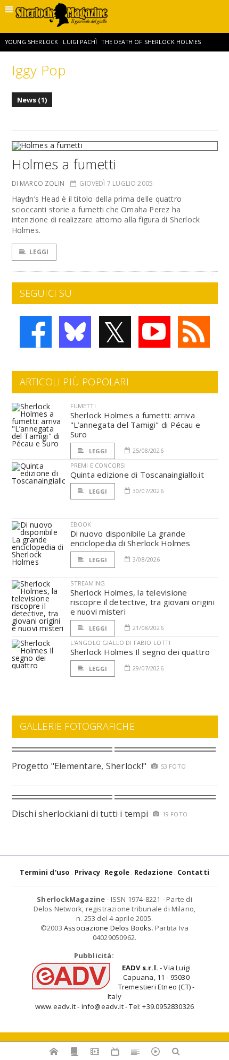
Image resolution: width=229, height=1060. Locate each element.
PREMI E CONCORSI (98, 465)
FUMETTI (83, 406)
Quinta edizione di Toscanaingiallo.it (137, 474)
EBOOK (81, 524)
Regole (116, 872)
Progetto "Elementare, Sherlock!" (79, 766)
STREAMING (87, 583)
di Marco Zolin (38, 183)
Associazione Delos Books (108, 928)
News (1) (32, 100)
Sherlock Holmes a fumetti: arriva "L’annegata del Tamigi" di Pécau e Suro (135, 424)
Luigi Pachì (80, 42)
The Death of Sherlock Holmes (151, 42)
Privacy (87, 872)
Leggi (39, 251)
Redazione (153, 872)
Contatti (193, 872)
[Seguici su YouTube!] (154, 332)
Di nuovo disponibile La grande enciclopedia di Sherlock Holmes (130, 538)
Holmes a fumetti (64, 164)
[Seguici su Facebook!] (36, 332)
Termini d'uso (45, 872)
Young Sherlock (31, 42)
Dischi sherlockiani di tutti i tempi (80, 814)
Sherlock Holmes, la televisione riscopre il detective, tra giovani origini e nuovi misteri (142, 602)
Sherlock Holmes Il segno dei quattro (140, 652)
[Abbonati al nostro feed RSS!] (194, 332)
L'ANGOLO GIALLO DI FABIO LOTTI (120, 642)
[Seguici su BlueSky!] (75, 332)
